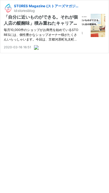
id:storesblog (24, 10)
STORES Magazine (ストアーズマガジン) (47, 6)
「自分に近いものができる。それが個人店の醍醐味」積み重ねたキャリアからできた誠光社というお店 (41, 23)
